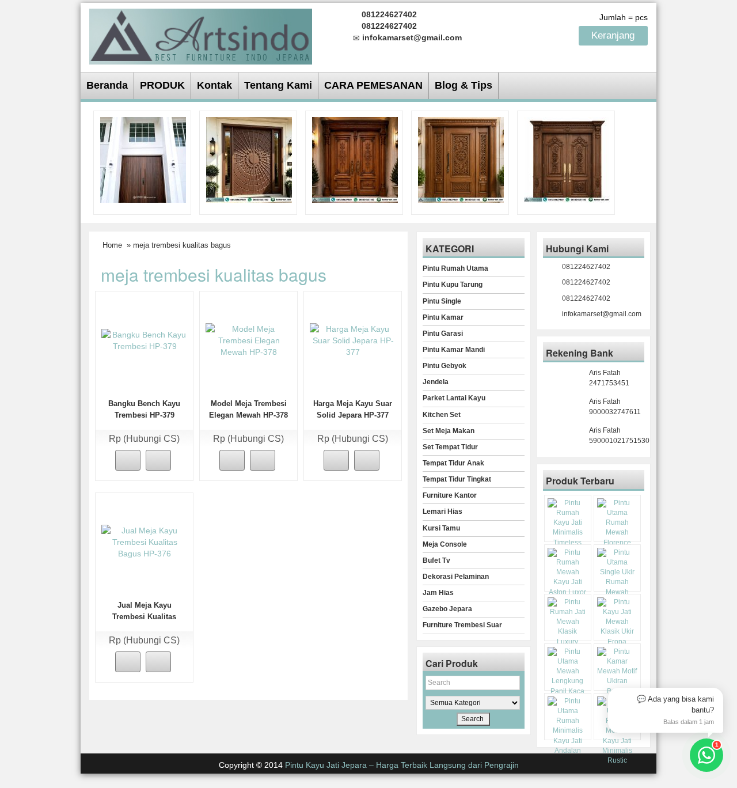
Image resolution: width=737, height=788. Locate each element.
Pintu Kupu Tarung (453, 285)
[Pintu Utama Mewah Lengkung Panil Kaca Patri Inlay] (568, 676)
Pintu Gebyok (444, 366)
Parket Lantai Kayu (454, 398)
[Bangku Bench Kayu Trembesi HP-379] (144, 339)
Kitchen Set (442, 415)
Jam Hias (438, 593)
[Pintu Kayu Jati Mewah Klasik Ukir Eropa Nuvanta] (617, 627)
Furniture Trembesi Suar (462, 625)
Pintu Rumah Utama (455, 268)
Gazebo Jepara (447, 609)
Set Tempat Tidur (450, 447)
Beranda (107, 85)
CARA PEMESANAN (373, 85)
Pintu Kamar (443, 317)
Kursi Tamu (441, 528)
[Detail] (158, 460)
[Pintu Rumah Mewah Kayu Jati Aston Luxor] (355, 159)
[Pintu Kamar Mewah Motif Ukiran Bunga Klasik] (617, 676)
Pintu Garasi (443, 333)
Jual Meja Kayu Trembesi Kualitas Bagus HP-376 (144, 616)
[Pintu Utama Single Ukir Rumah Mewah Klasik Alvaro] (461, 159)
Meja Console (445, 544)
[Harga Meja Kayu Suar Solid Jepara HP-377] (353, 339)
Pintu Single (442, 301)
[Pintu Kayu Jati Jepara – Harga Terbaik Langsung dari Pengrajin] (200, 35)
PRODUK (162, 85)
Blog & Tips (463, 85)
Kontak (214, 85)
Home (112, 245)
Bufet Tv (436, 560)
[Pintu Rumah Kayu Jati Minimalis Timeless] (143, 159)
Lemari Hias (442, 511)
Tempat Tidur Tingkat (457, 479)
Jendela (436, 382)
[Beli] (127, 460)
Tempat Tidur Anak (453, 463)
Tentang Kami (278, 85)
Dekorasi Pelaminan (456, 577)
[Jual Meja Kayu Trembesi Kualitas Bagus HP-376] (144, 541)
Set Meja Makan (448, 431)
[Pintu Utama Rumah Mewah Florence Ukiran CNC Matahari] (249, 159)
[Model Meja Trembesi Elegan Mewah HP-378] (249, 339)
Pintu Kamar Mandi (454, 350)
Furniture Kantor (450, 495)
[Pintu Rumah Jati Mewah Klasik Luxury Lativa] (567, 159)
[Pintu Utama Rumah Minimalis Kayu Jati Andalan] (568, 726)
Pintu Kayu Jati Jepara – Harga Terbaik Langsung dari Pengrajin (402, 765)
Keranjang (614, 35)
